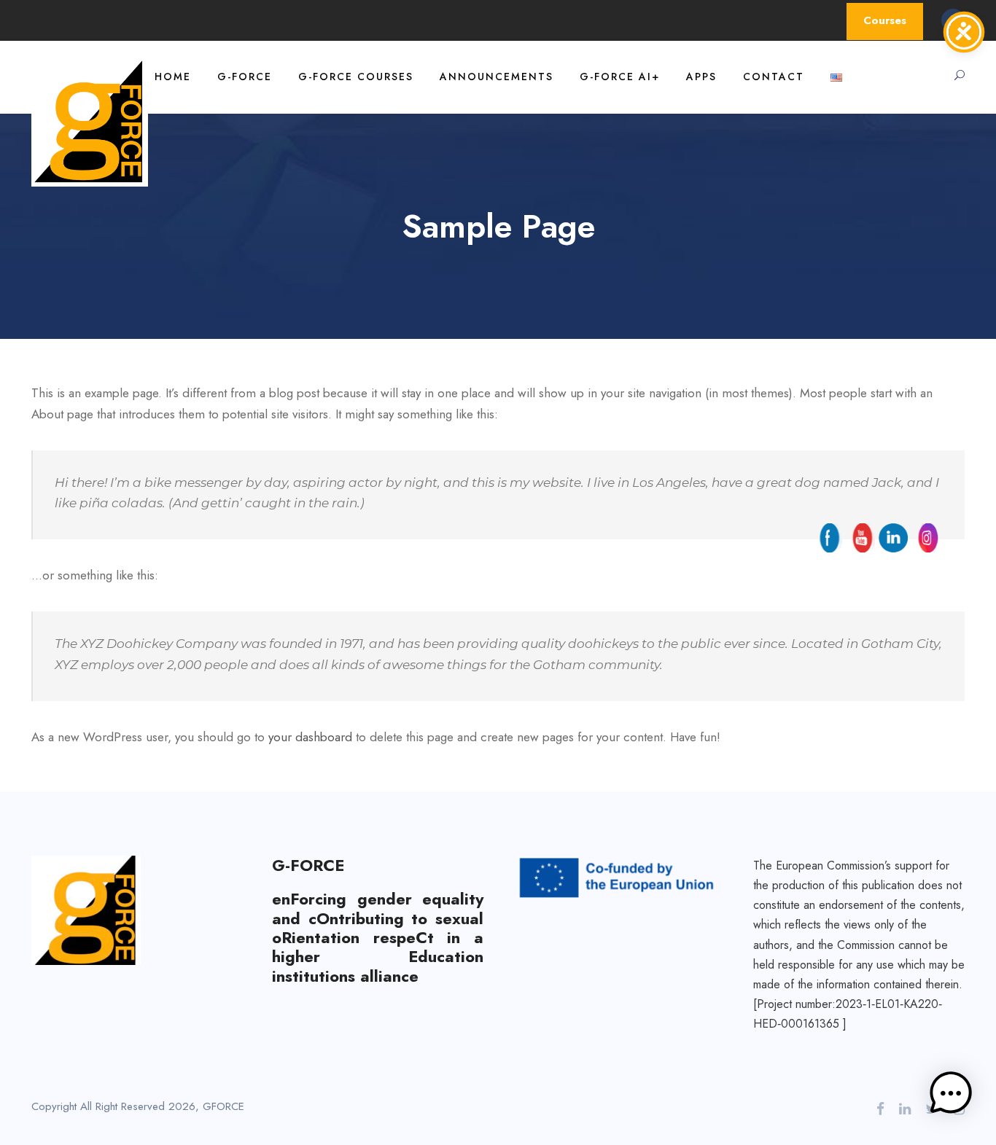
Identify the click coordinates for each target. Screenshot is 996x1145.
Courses (884, 20)
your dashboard (310, 737)
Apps (701, 76)
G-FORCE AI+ (620, 76)
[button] (950, 1096)
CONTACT (773, 76)
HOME (173, 76)
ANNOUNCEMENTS (496, 76)
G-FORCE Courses (355, 76)
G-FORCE (244, 76)
